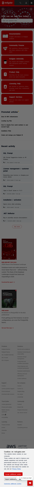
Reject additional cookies (13, 479)
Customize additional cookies (12, 483)
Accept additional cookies (13, 474)
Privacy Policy (16, 468)
